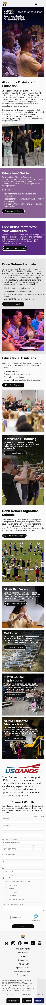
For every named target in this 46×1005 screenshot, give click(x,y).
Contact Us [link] (23, 960)
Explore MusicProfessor (15, 603)
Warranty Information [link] (23, 971)
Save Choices (13, 1001)
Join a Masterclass (15, 738)
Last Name (6, 825)
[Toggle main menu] (36, 3)
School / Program (8, 854)
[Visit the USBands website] (23, 768)
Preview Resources (15, 694)
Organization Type (8, 875)
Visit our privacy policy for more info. (17, 990)
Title (4, 832)
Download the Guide (13, 211)
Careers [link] (23, 956)
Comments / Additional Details (13, 904)
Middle (11, 889)
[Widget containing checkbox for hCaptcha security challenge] (23, 917)
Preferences (25, 994)
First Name (6, 819)
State (4, 868)
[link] (6, 943)
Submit (23, 926)
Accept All (39, 1001)
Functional (10, 994)
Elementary (13, 885)
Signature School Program (14, 535)
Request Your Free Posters (14, 248)
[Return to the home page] (23, 936)
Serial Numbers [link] (23, 975)
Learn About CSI (13, 304)
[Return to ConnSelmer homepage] (5, 3)
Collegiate (12, 896)
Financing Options (15, 453)
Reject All (27, 1001)
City (4, 861)
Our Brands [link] (23, 952)
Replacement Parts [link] (23, 967)
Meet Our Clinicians (13, 385)
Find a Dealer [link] (23, 964)
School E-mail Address (10, 839)
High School (13, 892)
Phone (5, 846)
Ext (34, 846)
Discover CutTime (15, 647)
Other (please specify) (17, 899)
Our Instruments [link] (23, 949)
